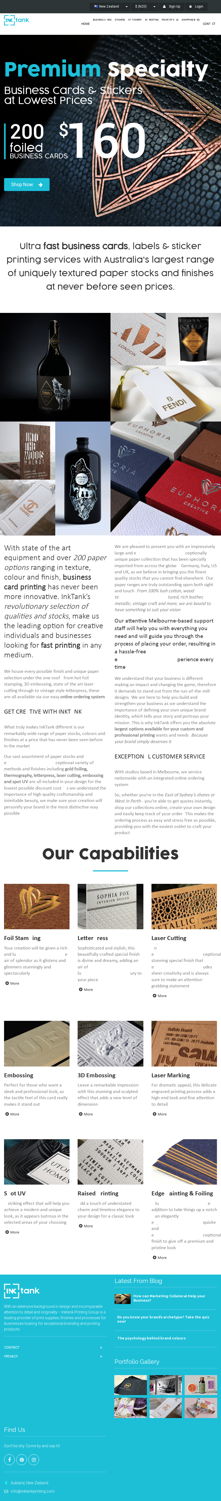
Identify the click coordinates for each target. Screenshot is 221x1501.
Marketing (151, 19)
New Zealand (108, 6)
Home (85, 24)
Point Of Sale (170, 19)
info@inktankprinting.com (33, 1491)
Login (198, 6)
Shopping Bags (191, 19)
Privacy (11, 1356)
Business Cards (102, 19)
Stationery (135, 19)
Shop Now (22, 184)
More (14, 984)
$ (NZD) (141, 6)
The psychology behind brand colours (151, 1338)
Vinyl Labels (83, 429)
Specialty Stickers (55, 321)
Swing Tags (166, 373)
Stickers (120, 19)
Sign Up (174, 6)
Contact (209, 24)
